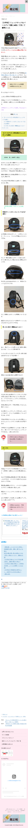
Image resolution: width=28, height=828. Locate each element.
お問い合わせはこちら (8, 731)
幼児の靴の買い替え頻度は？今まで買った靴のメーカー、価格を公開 (13, 555)
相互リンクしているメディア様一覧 (11, 741)
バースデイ (4, 716)
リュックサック (11, 716)
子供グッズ (4, 714)
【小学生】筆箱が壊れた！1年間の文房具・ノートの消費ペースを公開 (14, 566)
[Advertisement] (14, 653)
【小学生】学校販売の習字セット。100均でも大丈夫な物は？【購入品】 (13, 572)
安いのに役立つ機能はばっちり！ (14, 125)
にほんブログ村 (5, 588)
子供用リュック (18, 716)
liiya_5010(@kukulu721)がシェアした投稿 (14, 796)
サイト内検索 (5, 734)
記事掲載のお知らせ (7, 744)
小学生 (24, 716)
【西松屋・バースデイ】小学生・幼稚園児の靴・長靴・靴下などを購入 (13, 549)
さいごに (5, 128)
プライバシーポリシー (8, 738)
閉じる (15, 114)
